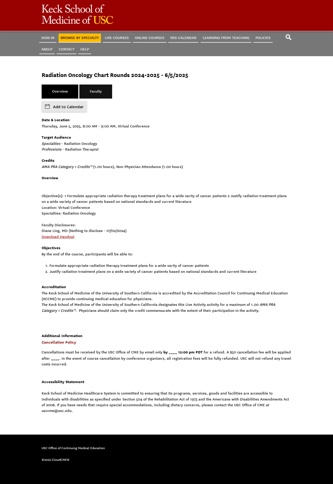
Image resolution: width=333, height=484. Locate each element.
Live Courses (117, 38)
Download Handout (58, 237)
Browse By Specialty (80, 38)
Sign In (47, 38)
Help (84, 49)
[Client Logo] (77, 23)
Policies (263, 38)
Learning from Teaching (226, 38)
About (47, 49)
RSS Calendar (183, 38)
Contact (66, 49)
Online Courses (149, 38)
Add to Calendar (68, 106)
